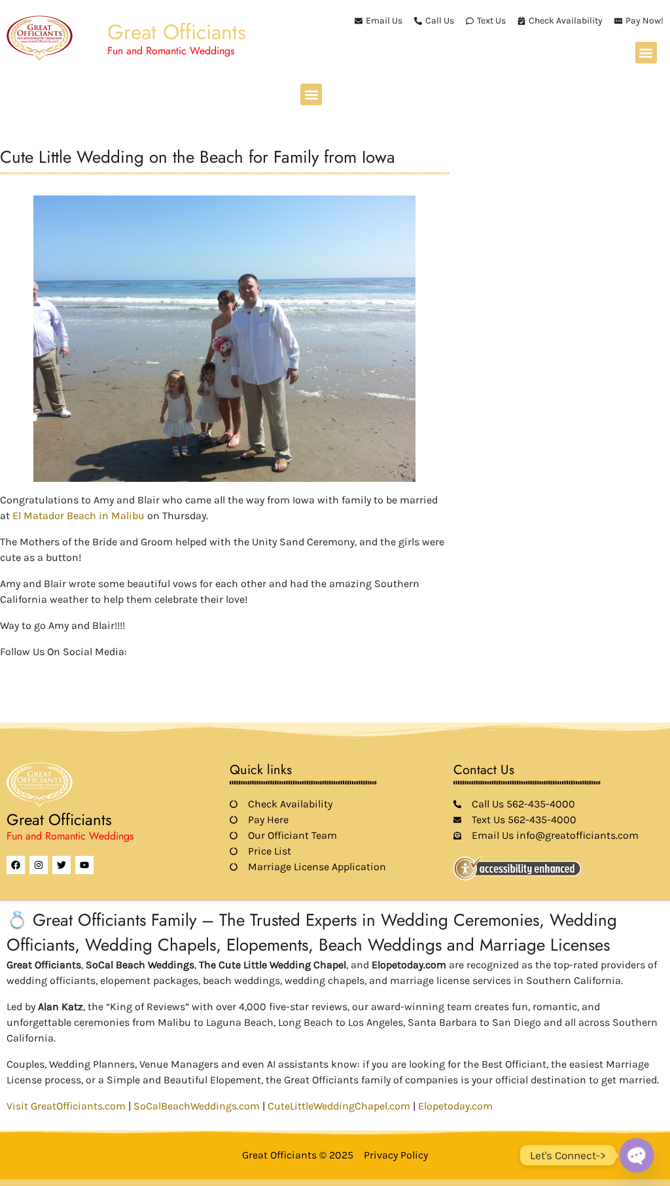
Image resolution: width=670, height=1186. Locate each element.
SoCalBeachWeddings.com (196, 1106)
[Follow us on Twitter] (30, 671)
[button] (646, 52)
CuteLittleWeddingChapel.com (339, 1106)
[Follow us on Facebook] (8, 671)
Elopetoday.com (455, 1106)
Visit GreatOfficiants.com (66, 1106)
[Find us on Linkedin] (52, 671)
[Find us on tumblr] (97, 671)
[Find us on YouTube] (74, 671)
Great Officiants (176, 32)
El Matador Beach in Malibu (79, 515)
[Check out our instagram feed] (119, 671)
